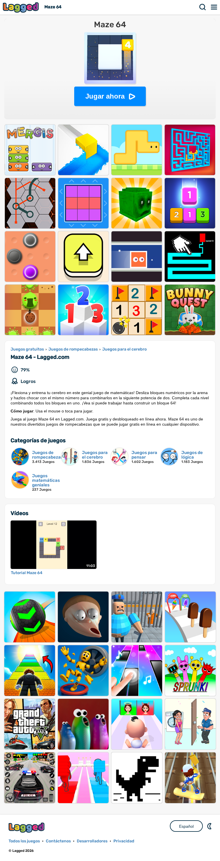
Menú (214, 7)
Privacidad (123, 841)
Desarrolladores (92, 841)
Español (186, 826)
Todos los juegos (24, 841)
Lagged (21, 7)
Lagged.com (27, 827)
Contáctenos (58, 841)
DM (210, 826)
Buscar (203, 7)
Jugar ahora (105, 96)
